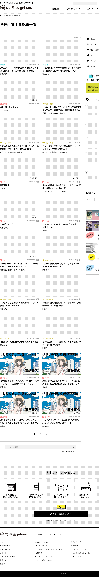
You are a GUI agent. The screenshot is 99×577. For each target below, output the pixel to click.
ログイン (55, 535)
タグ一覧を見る (68, 452)
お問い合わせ (76, 542)
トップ (2, 542)
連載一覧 (3, 553)
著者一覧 (3, 560)
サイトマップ (76, 557)
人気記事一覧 (5, 549)
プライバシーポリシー (79, 549)
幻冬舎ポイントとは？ (43, 557)
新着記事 (55, 9)
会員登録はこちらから (62, 514)
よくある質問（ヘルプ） (44, 560)
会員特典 (38, 553)
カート (42, 535)
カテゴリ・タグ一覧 (7, 557)
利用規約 (74, 546)
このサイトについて (43, 542)
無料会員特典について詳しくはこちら (61, 520)
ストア (2, 564)
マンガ (90, 199)
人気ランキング (73, 9)
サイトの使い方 (41, 546)
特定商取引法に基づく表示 (81, 553)
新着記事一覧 (5, 546)
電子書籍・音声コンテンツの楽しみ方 (49, 549)
